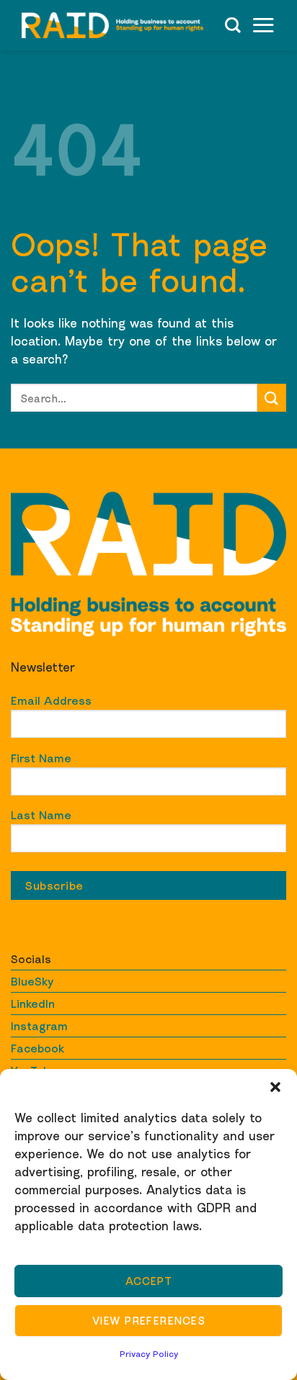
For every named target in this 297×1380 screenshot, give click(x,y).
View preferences (148, 1320)
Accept (148, 1280)
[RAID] (112, 25)
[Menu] (263, 25)
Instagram (39, 1026)
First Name (41, 758)
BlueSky (32, 981)
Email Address (51, 700)
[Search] (233, 25)
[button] (275, 1087)
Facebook (37, 1048)
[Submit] (271, 398)
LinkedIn (33, 1003)
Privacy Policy (149, 1353)
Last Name (41, 815)
